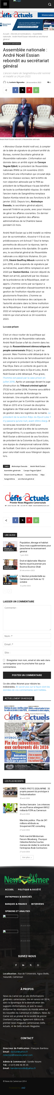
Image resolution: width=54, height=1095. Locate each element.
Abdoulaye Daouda (19, 466)
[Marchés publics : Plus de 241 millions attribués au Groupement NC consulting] (10, 824)
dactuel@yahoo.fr (19, 1051)
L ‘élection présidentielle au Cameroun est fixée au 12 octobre (32, 579)
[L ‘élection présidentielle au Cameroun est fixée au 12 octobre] (10, 580)
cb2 (23, 1087)
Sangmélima (9, 479)
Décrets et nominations (21, 34)
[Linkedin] (23, 965)
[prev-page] (5, 591)
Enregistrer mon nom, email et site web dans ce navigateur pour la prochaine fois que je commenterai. (26, 663)
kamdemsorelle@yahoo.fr (23, 1068)
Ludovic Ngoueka (16, 82)
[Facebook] (15, 90)
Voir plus (26, 857)
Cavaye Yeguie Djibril (32, 470)
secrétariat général (26, 479)
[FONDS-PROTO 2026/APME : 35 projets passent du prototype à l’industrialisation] (10, 792)
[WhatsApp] (36, 90)
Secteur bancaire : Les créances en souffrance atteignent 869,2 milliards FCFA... (35, 934)
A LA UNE (7, 583)
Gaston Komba (32, 475)
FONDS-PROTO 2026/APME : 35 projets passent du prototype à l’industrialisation (35, 791)
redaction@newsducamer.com (18, 1055)
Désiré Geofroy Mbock (13, 475)
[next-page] (10, 591)
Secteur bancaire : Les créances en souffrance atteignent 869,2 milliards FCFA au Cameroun (35, 807)
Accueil (6, 34)
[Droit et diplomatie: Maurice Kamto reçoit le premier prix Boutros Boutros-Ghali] (10, 564)
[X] (22, 90)
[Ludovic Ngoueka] (5, 82)
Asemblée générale (12, 470)
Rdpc (43, 475)
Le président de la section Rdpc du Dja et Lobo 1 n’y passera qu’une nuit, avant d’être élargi (27, 417)
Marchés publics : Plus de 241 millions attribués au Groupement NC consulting (33, 823)
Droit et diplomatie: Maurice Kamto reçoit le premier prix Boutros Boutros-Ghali (33, 564)
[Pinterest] (29, 90)
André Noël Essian (37, 466)
